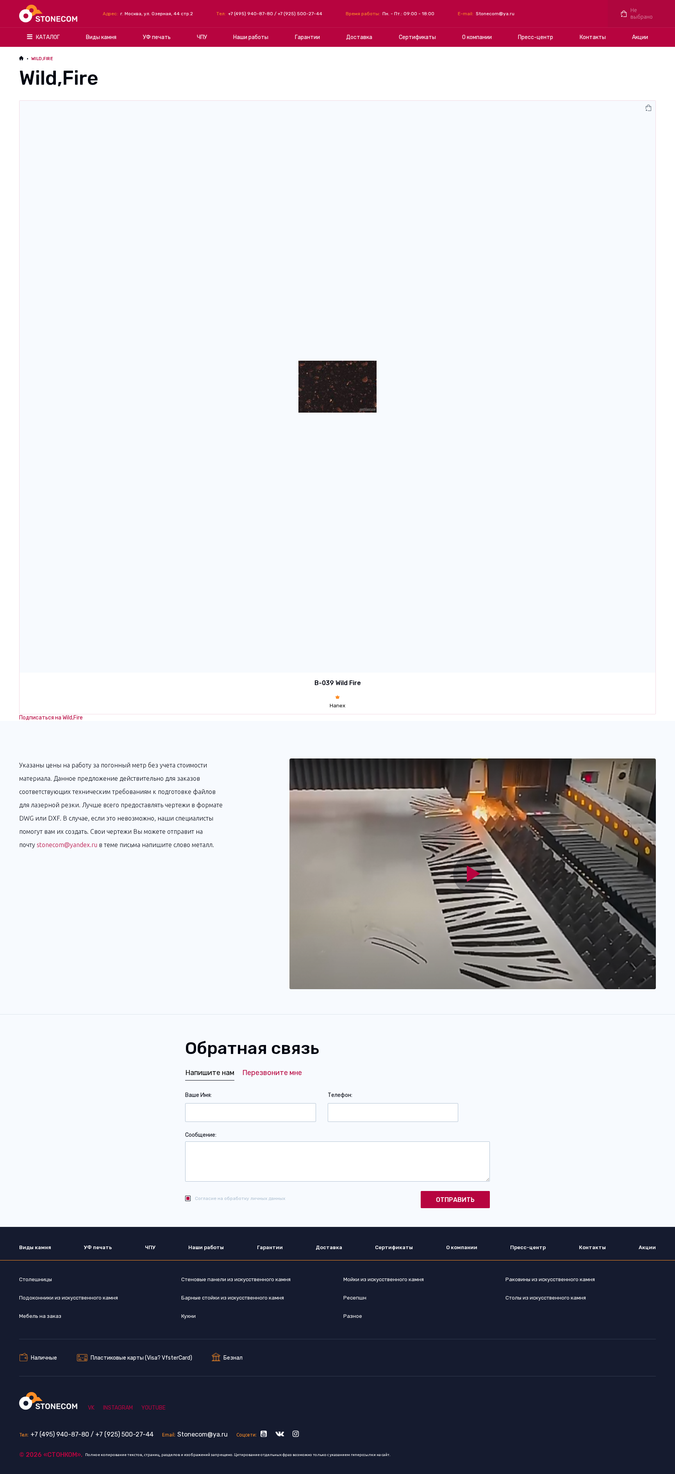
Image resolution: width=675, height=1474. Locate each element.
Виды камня (101, 37)
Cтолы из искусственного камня (545, 1298)
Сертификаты (417, 37)
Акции (640, 37)
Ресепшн (354, 1298)
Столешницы (35, 1279)
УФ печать (157, 37)
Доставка (359, 37)
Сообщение (200, 1135)
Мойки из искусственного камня (383, 1279)
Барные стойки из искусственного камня (232, 1298)
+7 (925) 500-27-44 (300, 13)
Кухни (188, 1316)
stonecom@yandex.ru (67, 844)
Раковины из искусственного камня (550, 1279)
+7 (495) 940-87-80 (250, 13)
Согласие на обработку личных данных (240, 1198)
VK (91, 1408)
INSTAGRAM (118, 1408)
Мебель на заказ (40, 1316)
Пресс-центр (535, 37)
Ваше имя (198, 1095)
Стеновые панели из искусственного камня (236, 1279)
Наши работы (250, 37)
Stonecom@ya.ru (495, 13)
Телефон (339, 1095)
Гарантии (307, 37)
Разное (352, 1316)
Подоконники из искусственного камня (68, 1298)
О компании (477, 37)
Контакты (593, 37)
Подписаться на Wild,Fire (51, 717)
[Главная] (49, 13)
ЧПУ (202, 37)
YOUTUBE (153, 1408)
